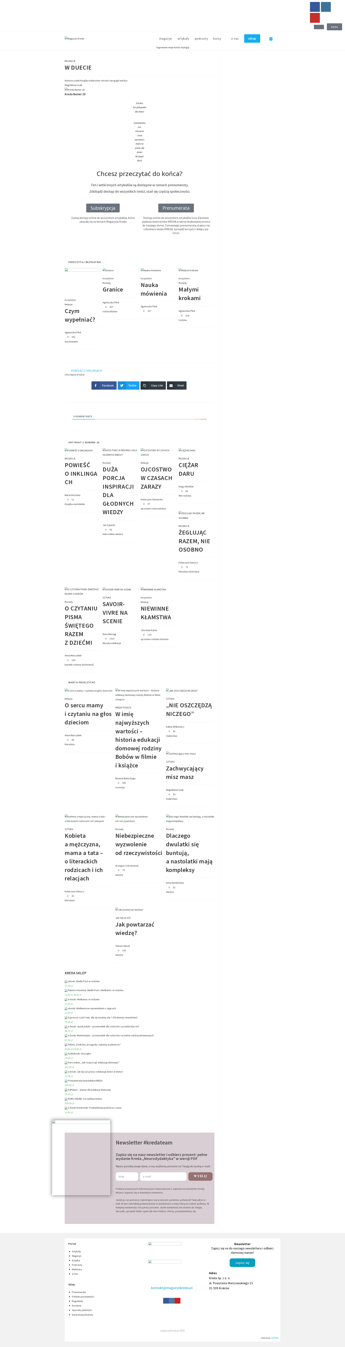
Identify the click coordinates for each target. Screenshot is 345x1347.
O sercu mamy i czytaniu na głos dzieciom (88, 713)
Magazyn (76, 1255)
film (181, 495)
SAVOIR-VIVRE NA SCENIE (115, 612)
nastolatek (79, 504)
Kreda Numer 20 (75, 94)
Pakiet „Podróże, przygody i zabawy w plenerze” (94, 1044)
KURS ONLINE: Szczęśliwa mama (85, 1098)
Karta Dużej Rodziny (82, 1314)
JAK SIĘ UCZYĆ (123, 918)
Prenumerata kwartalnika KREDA (85, 1080)
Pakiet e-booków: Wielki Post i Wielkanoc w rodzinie (95, 990)
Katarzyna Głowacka (152, 499)
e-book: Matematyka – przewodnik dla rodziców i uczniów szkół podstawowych (111, 1035)
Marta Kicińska (72, 495)
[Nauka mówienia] (151, 270)
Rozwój (107, 283)
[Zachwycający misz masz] (181, 753)
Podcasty (77, 1264)
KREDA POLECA (123, 707)
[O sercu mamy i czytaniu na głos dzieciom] (88, 690)
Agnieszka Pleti (73, 332)
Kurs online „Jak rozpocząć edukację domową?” (93, 1062)
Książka (84, 80)
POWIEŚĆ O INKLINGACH (81, 473)
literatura (70, 744)
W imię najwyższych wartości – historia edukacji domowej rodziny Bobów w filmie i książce (138, 739)
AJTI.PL (275, 1337)
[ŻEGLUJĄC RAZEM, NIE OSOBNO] (196, 515)
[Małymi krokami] (188, 270)
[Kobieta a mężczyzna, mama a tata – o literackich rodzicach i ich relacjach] (89, 818)
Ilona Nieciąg (109, 634)
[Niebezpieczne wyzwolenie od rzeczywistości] (139, 818)
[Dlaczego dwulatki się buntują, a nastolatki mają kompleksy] (190, 818)
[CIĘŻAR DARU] (187, 450)
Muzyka (107, 643)
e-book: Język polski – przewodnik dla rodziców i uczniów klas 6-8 (103, 1026)
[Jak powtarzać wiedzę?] (129, 909)
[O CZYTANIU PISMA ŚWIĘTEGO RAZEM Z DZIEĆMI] (82, 591)
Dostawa (76, 1305)
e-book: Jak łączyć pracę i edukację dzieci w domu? (95, 1071)
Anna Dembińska (175, 882)
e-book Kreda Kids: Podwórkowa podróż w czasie (94, 1107)
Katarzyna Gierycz (188, 562)
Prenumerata (79, 1292)
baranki (69, 664)
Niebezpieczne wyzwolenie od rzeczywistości (138, 844)
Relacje (69, 304)
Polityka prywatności (83, 1296)
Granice (113, 289)
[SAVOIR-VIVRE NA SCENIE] (117, 589)
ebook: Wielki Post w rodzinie (84, 981)
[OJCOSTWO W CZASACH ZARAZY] (158, 452)
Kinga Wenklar (186, 486)
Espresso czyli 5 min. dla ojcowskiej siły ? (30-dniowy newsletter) (102, 1017)
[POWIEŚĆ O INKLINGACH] (79, 450)
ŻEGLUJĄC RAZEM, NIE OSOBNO (194, 541)
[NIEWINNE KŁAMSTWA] (153, 589)
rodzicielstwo (110, 311)
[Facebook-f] (166, 1301)
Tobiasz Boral (122, 946)
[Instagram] (326, 7)
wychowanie (71, 341)
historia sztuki (72, 80)
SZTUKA (107, 597)
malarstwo (94, 80)
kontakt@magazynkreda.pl (172, 1287)
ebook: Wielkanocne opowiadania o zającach (92, 1008)
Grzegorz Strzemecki (127, 865)
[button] (319, 27)
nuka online (109, 534)
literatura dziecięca (189, 571)
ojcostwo (146, 508)
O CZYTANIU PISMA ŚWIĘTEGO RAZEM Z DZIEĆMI (81, 625)
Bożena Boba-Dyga (125, 778)
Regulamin (77, 1301)
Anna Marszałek (73, 655)
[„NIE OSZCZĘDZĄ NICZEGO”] (182, 690)
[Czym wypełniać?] (82, 280)
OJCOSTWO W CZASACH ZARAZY (156, 478)
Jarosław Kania (149, 630)
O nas (75, 1273)
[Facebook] (315, 7)
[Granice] (108, 270)
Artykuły (76, 1251)
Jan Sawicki (109, 525)
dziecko (164, 639)
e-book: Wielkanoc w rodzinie (84, 999)
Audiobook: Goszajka (79, 1053)
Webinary (77, 1269)
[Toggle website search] (279, 38)
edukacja (116, 643)
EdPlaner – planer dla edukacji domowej (89, 1089)
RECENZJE (70, 61)
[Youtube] (315, 18)
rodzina (183, 320)
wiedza (123, 80)
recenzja (120, 787)
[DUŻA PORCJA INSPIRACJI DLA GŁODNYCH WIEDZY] (120, 452)
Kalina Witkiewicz (175, 726)
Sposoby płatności (82, 1310)
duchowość (88, 664)
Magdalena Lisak (175, 789)
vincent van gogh (110, 80)
